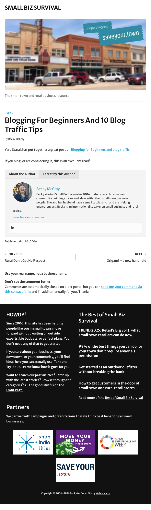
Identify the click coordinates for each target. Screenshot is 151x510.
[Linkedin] (12, 228)
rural (9, 113)
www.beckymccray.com (28, 217)
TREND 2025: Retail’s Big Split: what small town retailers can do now (109, 332)
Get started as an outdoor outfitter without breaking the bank (108, 369)
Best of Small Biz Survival (124, 398)
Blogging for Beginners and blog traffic (100, 150)
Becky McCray (16, 138)
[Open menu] (142, 8)
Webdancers (103, 493)
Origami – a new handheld (126, 257)
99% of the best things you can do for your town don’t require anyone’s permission (110, 351)
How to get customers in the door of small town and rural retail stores (109, 385)
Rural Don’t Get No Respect (25, 257)
